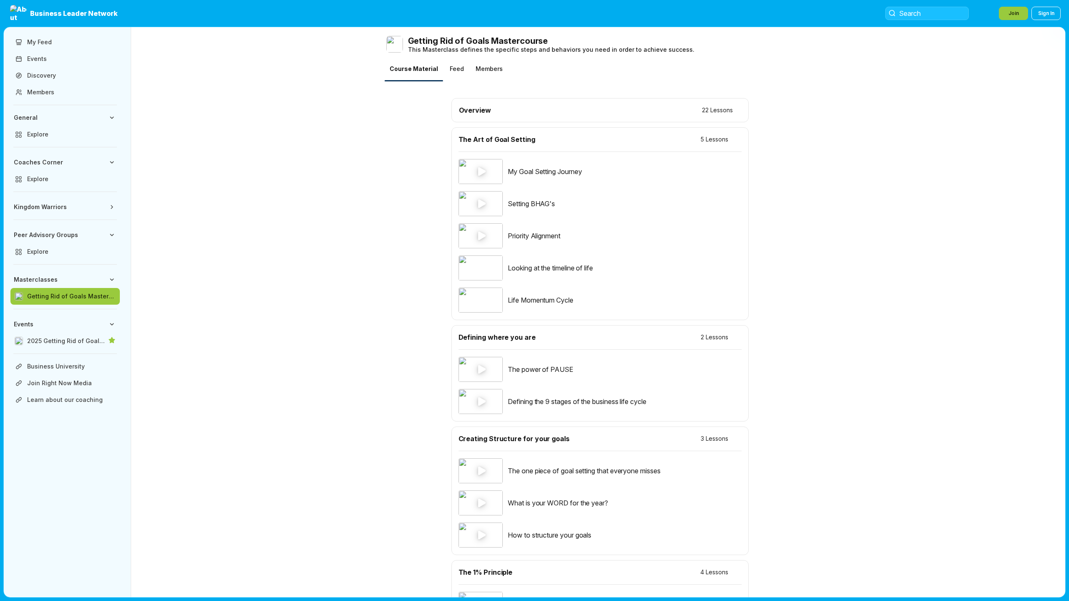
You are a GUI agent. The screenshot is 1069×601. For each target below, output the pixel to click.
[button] (64, 13)
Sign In (1046, 13)
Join (1013, 13)
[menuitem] (65, 126)
